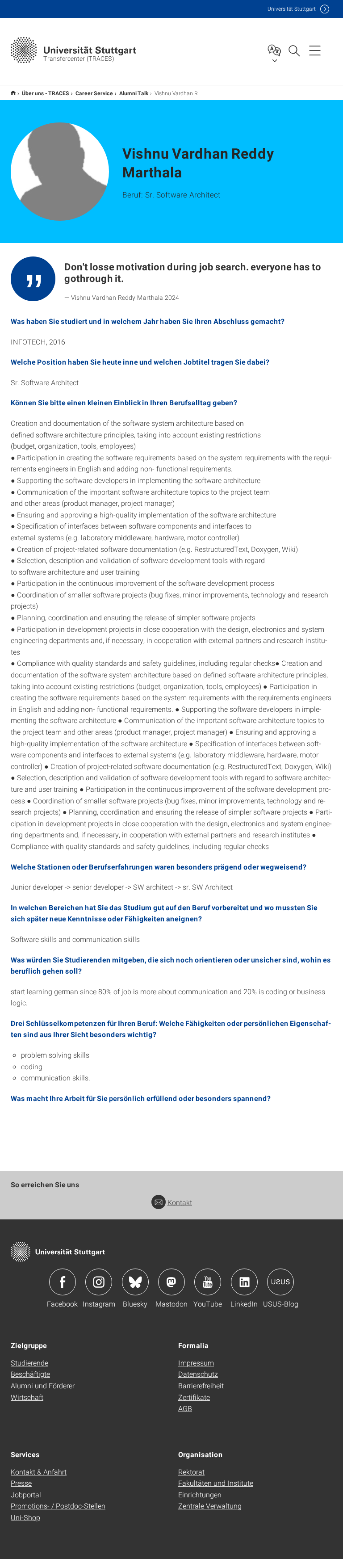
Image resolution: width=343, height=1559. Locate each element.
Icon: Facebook (62, 1282)
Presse (21, 1483)
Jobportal (26, 1494)
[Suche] (293, 50)
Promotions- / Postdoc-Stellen (58, 1505)
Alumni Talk (133, 93)
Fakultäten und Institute (215, 1483)
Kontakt (179, 1202)
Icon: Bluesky (135, 1282)
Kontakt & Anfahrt (39, 1471)
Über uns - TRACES (45, 93)
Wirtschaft (27, 1397)
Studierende (29, 1362)
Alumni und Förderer (43, 1385)
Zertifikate (194, 1397)
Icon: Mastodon (171, 1282)
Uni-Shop (25, 1517)
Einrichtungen (200, 1494)
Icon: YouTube (207, 1282)
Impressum (196, 1362)
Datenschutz (198, 1373)
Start (13, 92)
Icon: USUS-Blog (280, 1282)
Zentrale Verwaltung (210, 1505)
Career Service (94, 93)
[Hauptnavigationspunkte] (314, 50)
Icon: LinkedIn (244, 1282)
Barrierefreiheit (201, 1385)
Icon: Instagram (98, 1282)
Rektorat (191, 1471)
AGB (185, 1408)
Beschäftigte (30, 1373)
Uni (292, 8)
